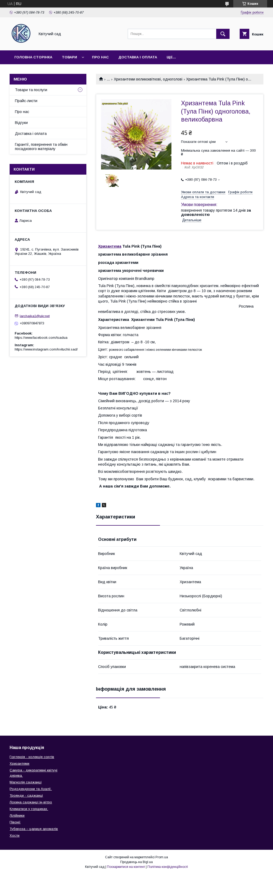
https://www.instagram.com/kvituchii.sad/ (46, 349)
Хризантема (109, 246)
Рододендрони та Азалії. (31, 789)
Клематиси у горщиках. (29, 809)
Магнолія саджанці (26, 782)
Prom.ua (161, 857)
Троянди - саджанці (26, 796)
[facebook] (98, 506)
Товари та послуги (31, 90)
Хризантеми (19, 764)
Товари (69, 57)
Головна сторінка (33, 57)
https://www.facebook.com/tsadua (41, 338)
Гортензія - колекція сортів (32, 757)
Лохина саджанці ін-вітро (31, 802)
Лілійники (17, 815)
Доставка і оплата (137, 57)
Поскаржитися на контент (126, 867)
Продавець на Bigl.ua (136, 862)
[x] (104, 506)
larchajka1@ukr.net (35, 316)
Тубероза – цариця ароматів (34, 829)
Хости (14, 835)
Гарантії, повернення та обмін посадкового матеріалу (41, 146)
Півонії (15, 822)
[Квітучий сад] (21, 43)
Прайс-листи (26, 101)
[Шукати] (223, 34)
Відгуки (21, 122)
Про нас (100, 57)
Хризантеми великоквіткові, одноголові (148, 79)
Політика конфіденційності (167, 867)
